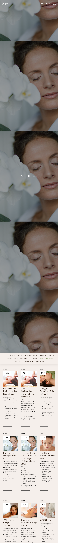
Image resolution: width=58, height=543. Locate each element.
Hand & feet (19, 361)
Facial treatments (46, 358)
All (7, 355)
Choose (7, 425)
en (42, 3)
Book (48, 3)
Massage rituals (12, 358)
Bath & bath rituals (17, 355)
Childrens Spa (40, 361)
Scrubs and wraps (31, 355)
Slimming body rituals (46, 355)
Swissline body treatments (29, 358)
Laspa (5, 3)
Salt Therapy (29, 361)
